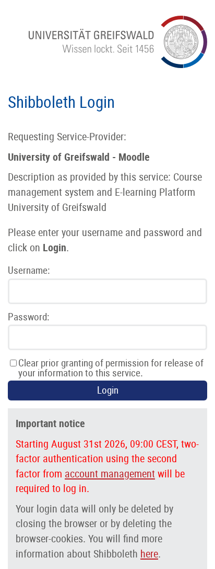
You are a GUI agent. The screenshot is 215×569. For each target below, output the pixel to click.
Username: (29, 270)
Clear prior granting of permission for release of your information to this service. (111, 368)
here (149, 554)
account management (110, 473)
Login (107, 390)
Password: (28, 317)
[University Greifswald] (118, 65)
